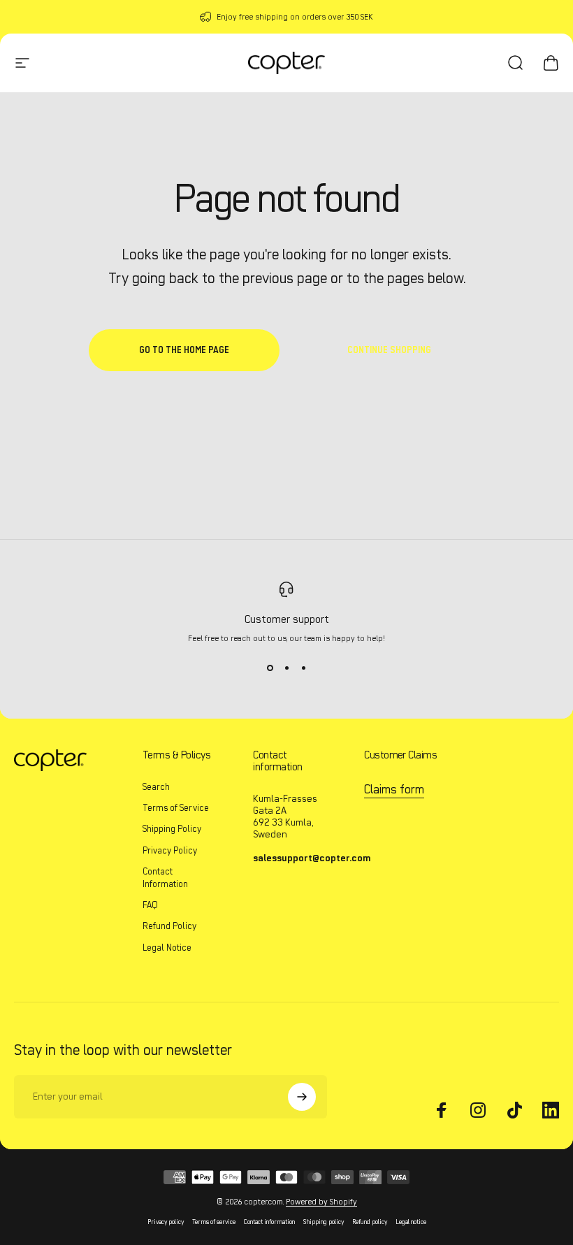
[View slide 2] (286, 668)
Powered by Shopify (321, 1202)
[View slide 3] (303, 668)
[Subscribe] (302, 1097)
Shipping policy (323, 1221)
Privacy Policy (170, 850)
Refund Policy (169, 926)
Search (156, 787)
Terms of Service (176, 808)
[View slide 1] (269, 668)
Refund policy (369, 1221)
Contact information (269, 1221)
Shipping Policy (172, 828)
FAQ (150, 905)
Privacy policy (165, 1221)
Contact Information (165, 877)
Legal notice (411, 1221)
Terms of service (213, 1221)
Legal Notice (167, 947)
